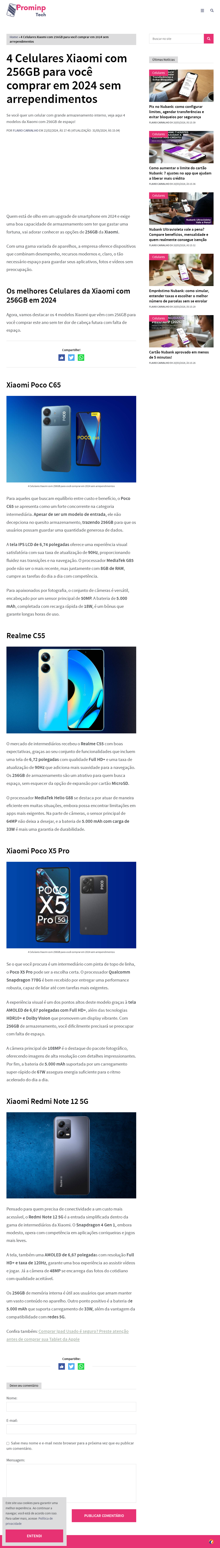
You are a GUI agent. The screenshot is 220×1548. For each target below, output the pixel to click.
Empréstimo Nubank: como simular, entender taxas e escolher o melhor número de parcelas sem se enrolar (179, 296)
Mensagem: (15, 1460)
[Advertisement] (71, 176)
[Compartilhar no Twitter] (71, 357)
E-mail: (12, 1420)
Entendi (34, 1536)
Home (14, 37)
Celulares (158, 73)
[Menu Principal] (202, 10)
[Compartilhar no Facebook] (61, 357)
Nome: (11, 1398)
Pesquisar (209, 39)
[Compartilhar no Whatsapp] (81, 357)
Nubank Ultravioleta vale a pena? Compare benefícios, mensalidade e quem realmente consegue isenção (178, 234)
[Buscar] (212, 10)
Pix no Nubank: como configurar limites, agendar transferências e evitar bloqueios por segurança (176, 112)
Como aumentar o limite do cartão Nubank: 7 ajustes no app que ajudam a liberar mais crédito (180, 173)
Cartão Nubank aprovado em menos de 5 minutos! (179, 355)
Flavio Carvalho (25, 130)
